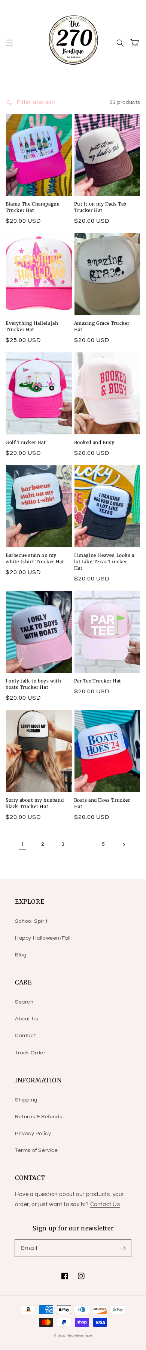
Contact (25, 1035)
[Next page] (123, 844)
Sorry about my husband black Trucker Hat (35, 803)
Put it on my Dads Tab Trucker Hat (100, 207)
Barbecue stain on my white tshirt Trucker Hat (35, 558)
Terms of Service (36, 1150)
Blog (20, 955)
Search (24, 1002)
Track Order (30, 1052)
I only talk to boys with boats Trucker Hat (33, 684)
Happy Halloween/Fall (43, 938)
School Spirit (31, 921)
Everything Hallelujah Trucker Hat (32, 326)
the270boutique (79, 1335)
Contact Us (105, 1204)
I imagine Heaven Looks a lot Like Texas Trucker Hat (104, 561)
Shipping (26, 1100)
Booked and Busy (94, 442)
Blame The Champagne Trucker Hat (32, 207)
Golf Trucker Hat (26, 442)
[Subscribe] (123, 1248)
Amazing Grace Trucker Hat (102, 326)
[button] (9, 43)
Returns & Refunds (38, 1116)
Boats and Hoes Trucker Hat (102, 803)
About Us (27, 1018)
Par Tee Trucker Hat (97, 681)
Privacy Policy (33, 1133)
